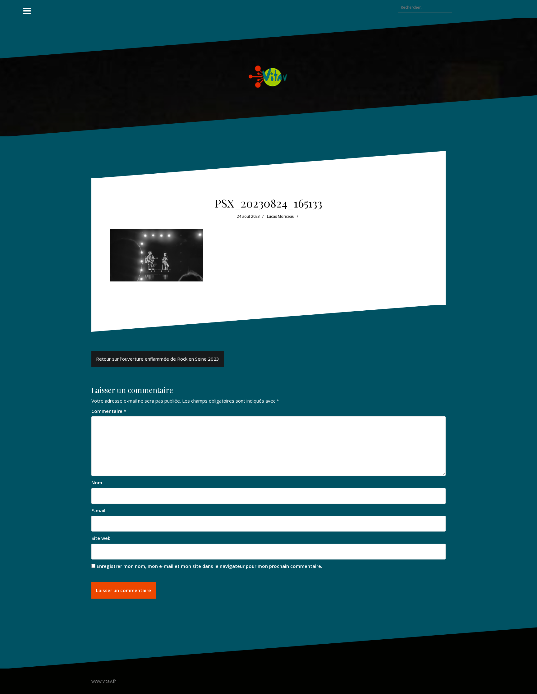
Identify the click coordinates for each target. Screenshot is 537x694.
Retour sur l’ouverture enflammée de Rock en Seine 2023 (157, 359)
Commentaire (108, 411)
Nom (96, 482)
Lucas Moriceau (280, 216)
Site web (101, 538)
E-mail (98, 510)
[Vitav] (268, 76)
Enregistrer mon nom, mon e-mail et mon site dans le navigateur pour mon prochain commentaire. (209, 566)
